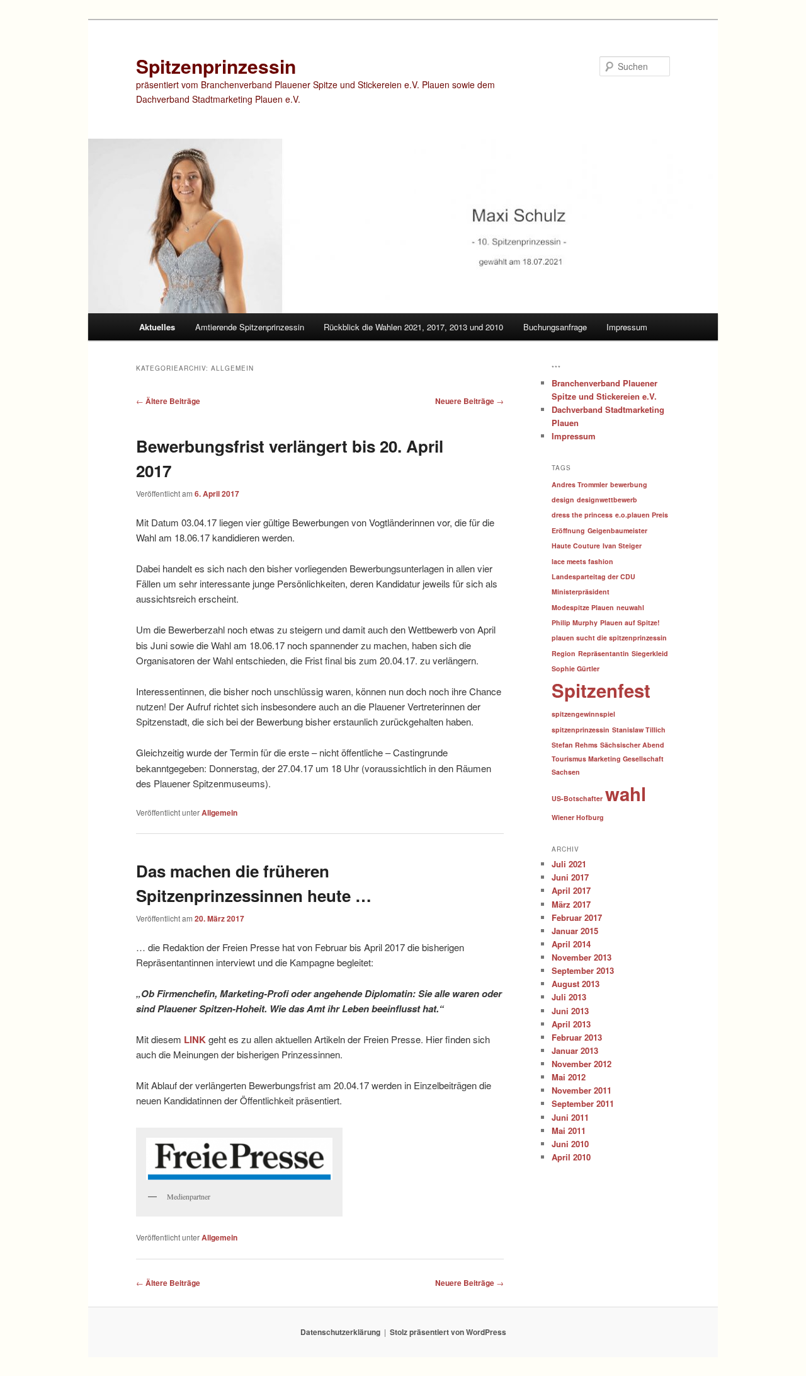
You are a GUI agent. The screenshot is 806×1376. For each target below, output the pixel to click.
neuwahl (630, 607)
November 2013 (581, 957)
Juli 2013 (569, 997)
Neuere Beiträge (469, 401)
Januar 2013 (575, 1050)
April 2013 (571, 1024)
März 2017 (571, 904)
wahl (625, 793)
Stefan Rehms (575, 744)
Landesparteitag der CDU (593, 576)
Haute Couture (576, 545)
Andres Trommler (580, 484)
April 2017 (571, 890)
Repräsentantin (603, 653)
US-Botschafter (577, 798)
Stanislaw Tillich (639, 729)
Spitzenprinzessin (216, 65)
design (563, 499)
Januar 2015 (575, 931)
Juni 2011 (570, 1117)
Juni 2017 (570, 877)
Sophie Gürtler (575, 668)
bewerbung (628, 484)
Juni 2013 (570, 1011)
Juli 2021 (569, 864)
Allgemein (219, 812)
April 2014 (571, 944)
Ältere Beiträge (168, 401)
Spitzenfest (601, 690)
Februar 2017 (577, 917)
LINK (195, 1039)
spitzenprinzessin (581, 729)
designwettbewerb (607, 499)
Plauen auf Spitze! (630, 622)
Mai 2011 (569, 1130)
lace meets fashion (582, 561)
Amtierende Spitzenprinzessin (249, 327)
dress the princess (582, 514)
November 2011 (581, 1090)
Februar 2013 (577, 1037)
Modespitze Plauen (583, 607)
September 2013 (583, 970)
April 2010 (571, 1157)
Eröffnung (568, 530)
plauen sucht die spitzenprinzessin (609, 637)
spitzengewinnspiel (583, 714)
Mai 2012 (569, 1077)
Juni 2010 (570, 1144)
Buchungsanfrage (555, 327)
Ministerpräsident (581, 591)
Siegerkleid (650, 653)
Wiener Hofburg (578, 817)
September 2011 (583, 1103)
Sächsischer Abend (632, 744)
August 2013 (575, 984)
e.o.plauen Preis (641, 514)
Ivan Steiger (622, 545)
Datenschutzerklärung (340, 1332)
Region (564, 653)
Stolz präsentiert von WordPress (448, 1332)
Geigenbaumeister (617, 530)
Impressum (626, 327)
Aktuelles (157, 327)
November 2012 (581, 1064)
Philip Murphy (575, 622)
